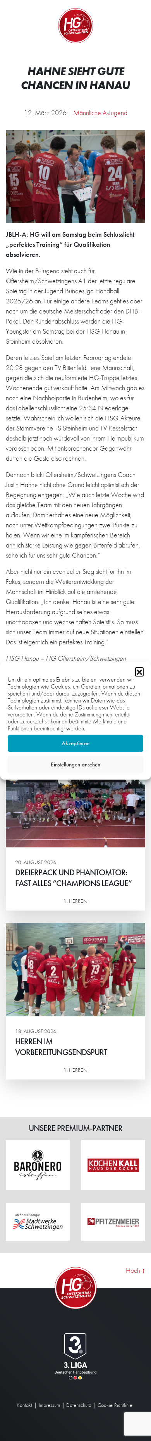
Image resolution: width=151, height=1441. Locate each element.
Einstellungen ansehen (75, 764)
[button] (139, 671)
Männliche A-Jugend (100, 112)
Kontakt (24, 1404)
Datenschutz (78, 1404)
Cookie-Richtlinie (115, 1404)
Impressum (49, 1404)
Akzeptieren (75, 743)
